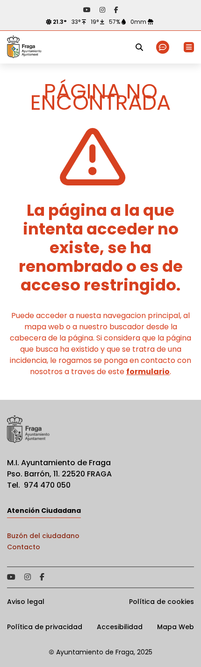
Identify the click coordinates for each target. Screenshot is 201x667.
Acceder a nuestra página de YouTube (87, 10)
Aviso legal (25, 601)
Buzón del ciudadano (43, 535)
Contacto (23, 547)
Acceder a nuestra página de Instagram (102, 10)
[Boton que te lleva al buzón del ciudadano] (163, 47)
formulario (148, 371)
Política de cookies (161, 601)
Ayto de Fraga (24, 47)
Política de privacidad (44, 627)
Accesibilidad (120, 627)
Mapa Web (175, 627)
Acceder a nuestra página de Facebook (116, 10)
